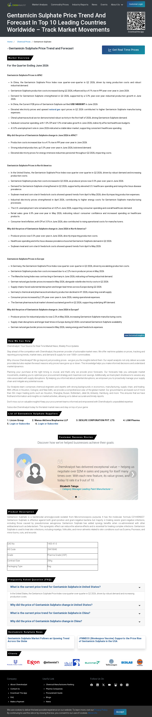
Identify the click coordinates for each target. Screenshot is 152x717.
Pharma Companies (54, 689)
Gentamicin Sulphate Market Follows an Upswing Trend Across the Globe (38, 640)
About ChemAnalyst (18, 684)
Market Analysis (40, 4)
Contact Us (15, 689)
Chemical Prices (24, 42)
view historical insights (134, 335)
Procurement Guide (54, 693)
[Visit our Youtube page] (109, 684)
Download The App (18, 693)
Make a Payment (17, 701)
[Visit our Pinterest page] (121, 684)
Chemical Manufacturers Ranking (60, 684)
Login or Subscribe (20, 423)
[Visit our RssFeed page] (127, 684)
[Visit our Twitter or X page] (103, 684)
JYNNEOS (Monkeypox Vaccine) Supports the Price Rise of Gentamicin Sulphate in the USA (110, 640)
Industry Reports (80, 4)
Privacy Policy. (101, 710)
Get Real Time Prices (125, 49)
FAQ (12, 697)
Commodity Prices (60, 4)
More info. (93, 713)
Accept (120, 711)
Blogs (48, 697)
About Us (115, 4)
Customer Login (136, 4)
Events (104, 4)
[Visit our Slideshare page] (115, 684)
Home (9, 42)
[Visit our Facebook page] (91, 684)
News (94, 4)
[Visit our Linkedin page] (97, 684)
